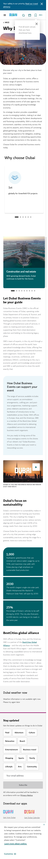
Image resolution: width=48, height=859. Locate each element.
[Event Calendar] (29, 15)
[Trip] (35, 15)
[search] (23, 15)
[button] (10, 854)
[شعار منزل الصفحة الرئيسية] (13, 14)
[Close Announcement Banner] (42, 3)
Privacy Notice (26, 795)
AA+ (41, 15)
